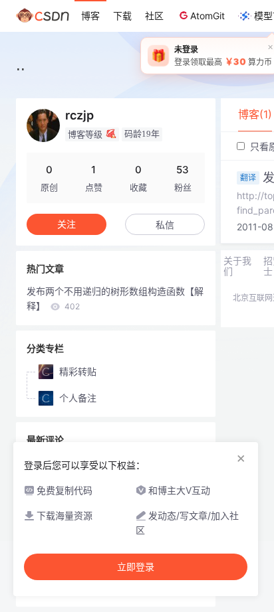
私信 (165, 224)
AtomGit (207, 15)
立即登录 (135, 567)
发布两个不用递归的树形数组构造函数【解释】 (115, 298)
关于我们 (237, 266)
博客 (90, 15)
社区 (154, 15)
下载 (122, 15)
